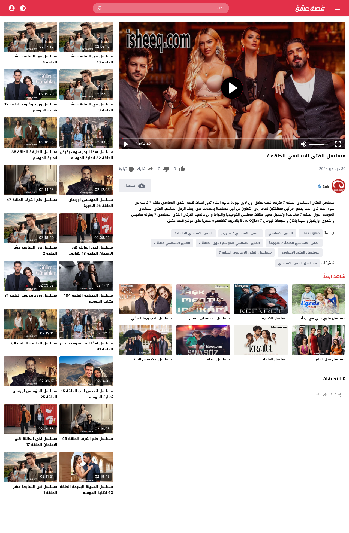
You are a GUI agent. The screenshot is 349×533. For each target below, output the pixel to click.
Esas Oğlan (311, 233)
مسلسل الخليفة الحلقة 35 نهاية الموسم (34, 154)
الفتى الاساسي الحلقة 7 (193, 233)
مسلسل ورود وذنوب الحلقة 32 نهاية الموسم (30, 107)
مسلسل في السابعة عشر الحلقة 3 (91, 107)
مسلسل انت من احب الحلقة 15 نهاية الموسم (87, 394)
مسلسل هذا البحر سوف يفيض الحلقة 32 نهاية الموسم (86, 154)
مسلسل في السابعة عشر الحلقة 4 (35, 59)
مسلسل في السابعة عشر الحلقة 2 (35, 250)
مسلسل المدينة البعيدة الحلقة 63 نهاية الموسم (86, 489)
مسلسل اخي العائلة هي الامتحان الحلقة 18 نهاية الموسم (92, 253)
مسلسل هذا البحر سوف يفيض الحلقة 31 (86, 346)
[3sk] (338, 191)
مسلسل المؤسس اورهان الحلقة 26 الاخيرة (90, 202)
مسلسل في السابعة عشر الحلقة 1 (35, 489)
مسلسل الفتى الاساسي (300, 252)
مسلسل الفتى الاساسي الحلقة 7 (245, 252)
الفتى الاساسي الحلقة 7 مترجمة (294, 243)
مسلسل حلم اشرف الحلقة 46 (87, 438)
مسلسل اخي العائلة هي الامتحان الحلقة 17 (36, 441)
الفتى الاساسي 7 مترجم (240, 233)
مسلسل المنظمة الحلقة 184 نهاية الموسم (88, 298)
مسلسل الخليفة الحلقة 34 (34, 343)
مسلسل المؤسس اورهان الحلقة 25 (35, 394)
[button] (99, 8)
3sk (326, 187)
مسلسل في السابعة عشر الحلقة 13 (91, 59)
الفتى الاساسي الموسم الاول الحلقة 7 (229, 243)
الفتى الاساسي (280, 233)
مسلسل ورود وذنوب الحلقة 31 (30, 295)
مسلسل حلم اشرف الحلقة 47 (32, 199)
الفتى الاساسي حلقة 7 (172, 243)
